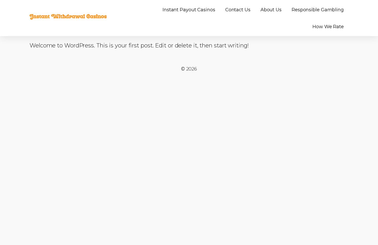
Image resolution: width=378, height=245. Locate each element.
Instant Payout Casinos (189, 10)
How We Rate (328, 26)
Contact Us (237, 10)
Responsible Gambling (318, 10)
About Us (271, 10)
